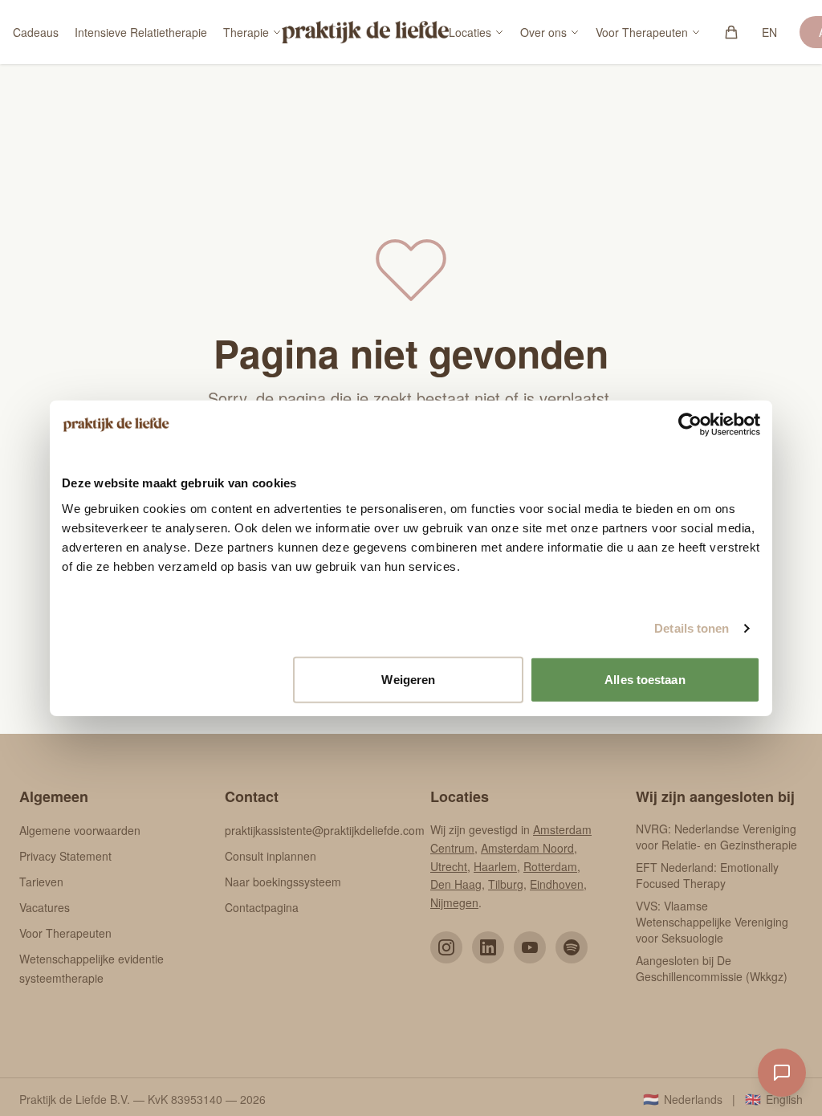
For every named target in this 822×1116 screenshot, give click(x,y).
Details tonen (691, 628)
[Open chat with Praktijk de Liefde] (782, 1073)
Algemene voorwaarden (79, 830)
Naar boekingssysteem (283, 882)
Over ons (543, 32)
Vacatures (44, 907)
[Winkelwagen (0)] (731, 32)
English (774, 1099)
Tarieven (41, 882)
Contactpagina (262, 907)
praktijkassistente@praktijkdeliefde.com (325, 830)
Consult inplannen (270, 856)
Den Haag (456, 884)
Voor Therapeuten (642, 32)
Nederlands (682, 1099)
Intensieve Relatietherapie (141, 32)
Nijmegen (454, 902)
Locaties (470, 32)
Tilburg (505, 884)
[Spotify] (571, 947)
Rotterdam (550, 866)
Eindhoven (557, 884)
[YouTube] (530, 947)
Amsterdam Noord (527, 848)
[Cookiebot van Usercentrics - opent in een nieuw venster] (690, 425)
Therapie (246, 32)
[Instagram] (446, 947)
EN (769, 32)
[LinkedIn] (488, 947)
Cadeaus (36, 32)
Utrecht (448, 866)
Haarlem (495, 866)
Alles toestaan (644, 679)
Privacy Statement (65, 856)
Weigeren (408, 679)
